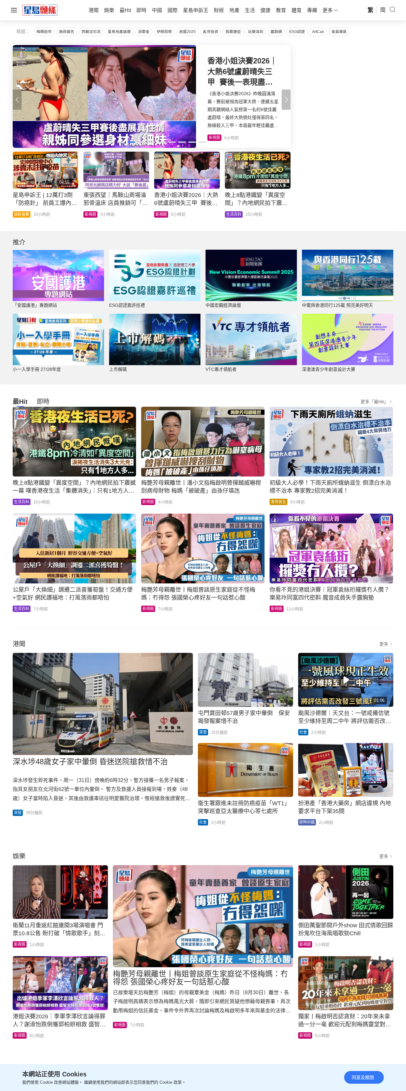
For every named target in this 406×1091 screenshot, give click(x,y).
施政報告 (66, 32)
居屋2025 (187, 32)
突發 (18, 813)
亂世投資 (210, 32)
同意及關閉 (363, 1077)
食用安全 (278, 502)
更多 (383, 644)
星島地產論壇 (119, 32)
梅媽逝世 (44, 32)
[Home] (40, 10)
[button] (286, 99)
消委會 (143, 32)
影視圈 (17, 214)
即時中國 (307, 822)
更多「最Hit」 (374, 401)
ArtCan (318, 32)
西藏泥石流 (91, 32)
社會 (227, 214)
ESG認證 (297, 32)
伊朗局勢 (164, 32)
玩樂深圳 (255, 32)
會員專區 (339, 32)
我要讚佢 (233, 32)
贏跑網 (276, 32)
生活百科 (160, 214)
